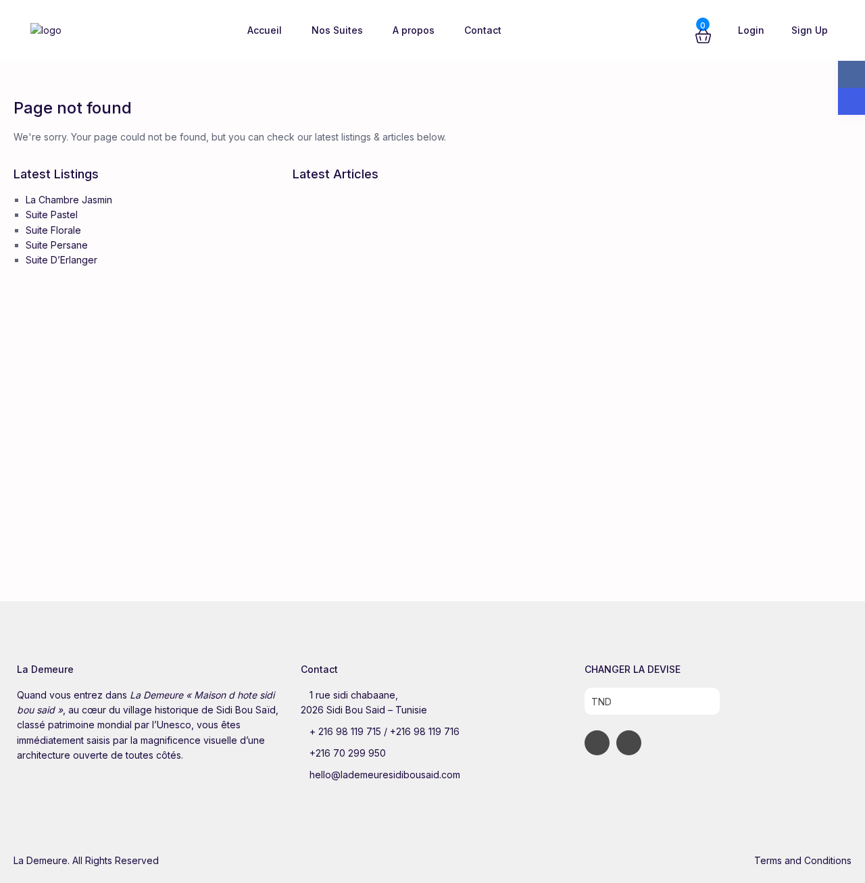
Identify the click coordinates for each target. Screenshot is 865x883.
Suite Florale (53, 230)
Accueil (264, 30)
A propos (414, 30)
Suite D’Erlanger (61, 260)
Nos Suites (337, 30)
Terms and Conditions (802, 860)
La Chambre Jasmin (69, 199)
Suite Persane (57, 245)
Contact (482, 30)
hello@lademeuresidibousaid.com (385, 774)
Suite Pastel (52, 214)
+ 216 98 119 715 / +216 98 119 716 (385, 731)
